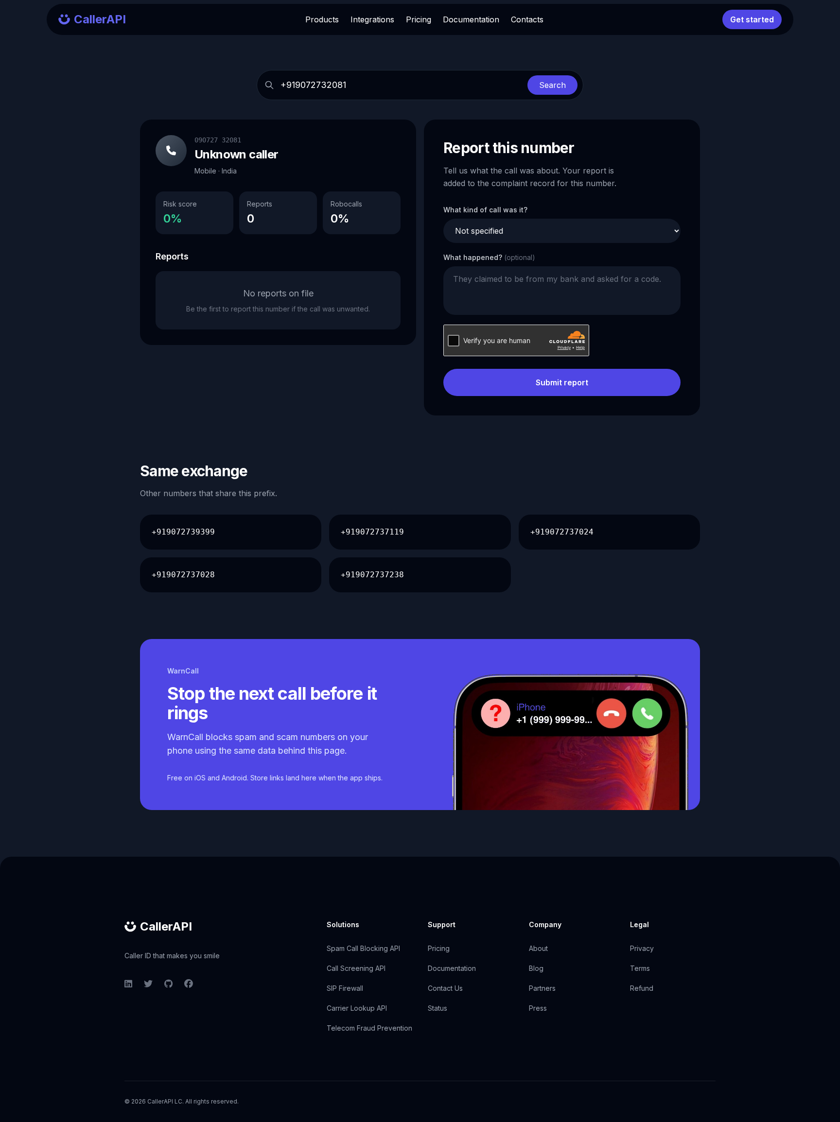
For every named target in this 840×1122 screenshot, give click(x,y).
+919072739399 (183, 531)
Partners (542, 988)
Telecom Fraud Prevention (369, 1028)
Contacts (527, 19)
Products (322, 19)
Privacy (642, 948)
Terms (640, 968)
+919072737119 (372, 531)
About (538, 948)
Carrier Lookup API (357, 1008)
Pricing (418, 19)
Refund (641, 988)
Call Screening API (356, 968)
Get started (752, 19)
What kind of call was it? (485, 210)
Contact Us (445, 988)
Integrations (372, 19)
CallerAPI (166, 926)
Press (538, 1008)
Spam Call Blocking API (363, 948)
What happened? (489, 257)
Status (437, 1008)
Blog (536, 968)
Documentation (471, 19)
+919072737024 (562, 531)
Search (552, 85)
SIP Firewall (345, 988)
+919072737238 (372, 574)
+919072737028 (183, 574)
